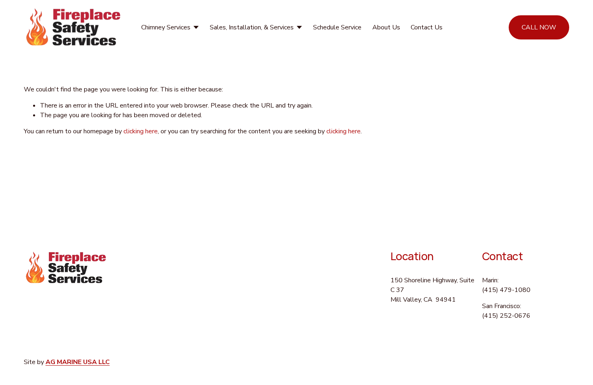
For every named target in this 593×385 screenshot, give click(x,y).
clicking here (140, 131)
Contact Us (427, 27)
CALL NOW (539, 27)
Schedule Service (337, 27)
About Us (386, 27)
